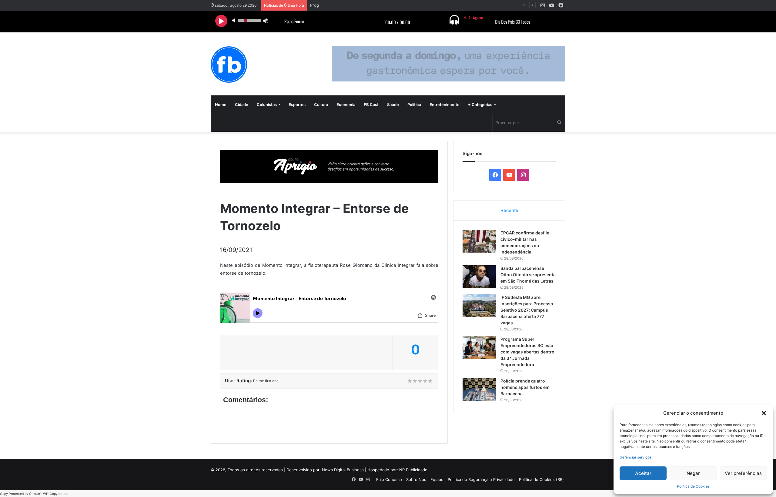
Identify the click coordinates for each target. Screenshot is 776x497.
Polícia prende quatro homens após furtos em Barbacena (525, 387)
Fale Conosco (389, 479)
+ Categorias (480, 104)
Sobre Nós (416, 479)
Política (414, 104)
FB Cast (371, 104)
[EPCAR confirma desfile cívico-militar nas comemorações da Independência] (479, 241)
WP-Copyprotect (56, 494)
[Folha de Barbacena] (229, 64)
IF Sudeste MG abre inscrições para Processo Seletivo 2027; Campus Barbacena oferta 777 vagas (526, 310)
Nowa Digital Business (343, 469)
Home (220, 104)
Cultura (321, 104)
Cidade (241, 104)
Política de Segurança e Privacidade (481, 479)
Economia (345, 104)
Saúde (393, 104)
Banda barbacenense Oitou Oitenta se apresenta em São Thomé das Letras (528, 274)
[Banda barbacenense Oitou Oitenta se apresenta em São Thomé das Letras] (479, 276)
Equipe (436, 479)
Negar (693, 473)
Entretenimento (445, 104)
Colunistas (267, 104)
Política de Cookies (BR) (541, 479)
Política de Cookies (693, 486)
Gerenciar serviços (635, 457)
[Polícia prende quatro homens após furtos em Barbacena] (479, 389)
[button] (764, 413)
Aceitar (643, 473)
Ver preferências (743, 473)
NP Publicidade (413, 469)
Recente (509, 210)
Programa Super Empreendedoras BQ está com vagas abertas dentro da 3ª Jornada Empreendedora (527, 351)
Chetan (34, 494)
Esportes (297, 104)
